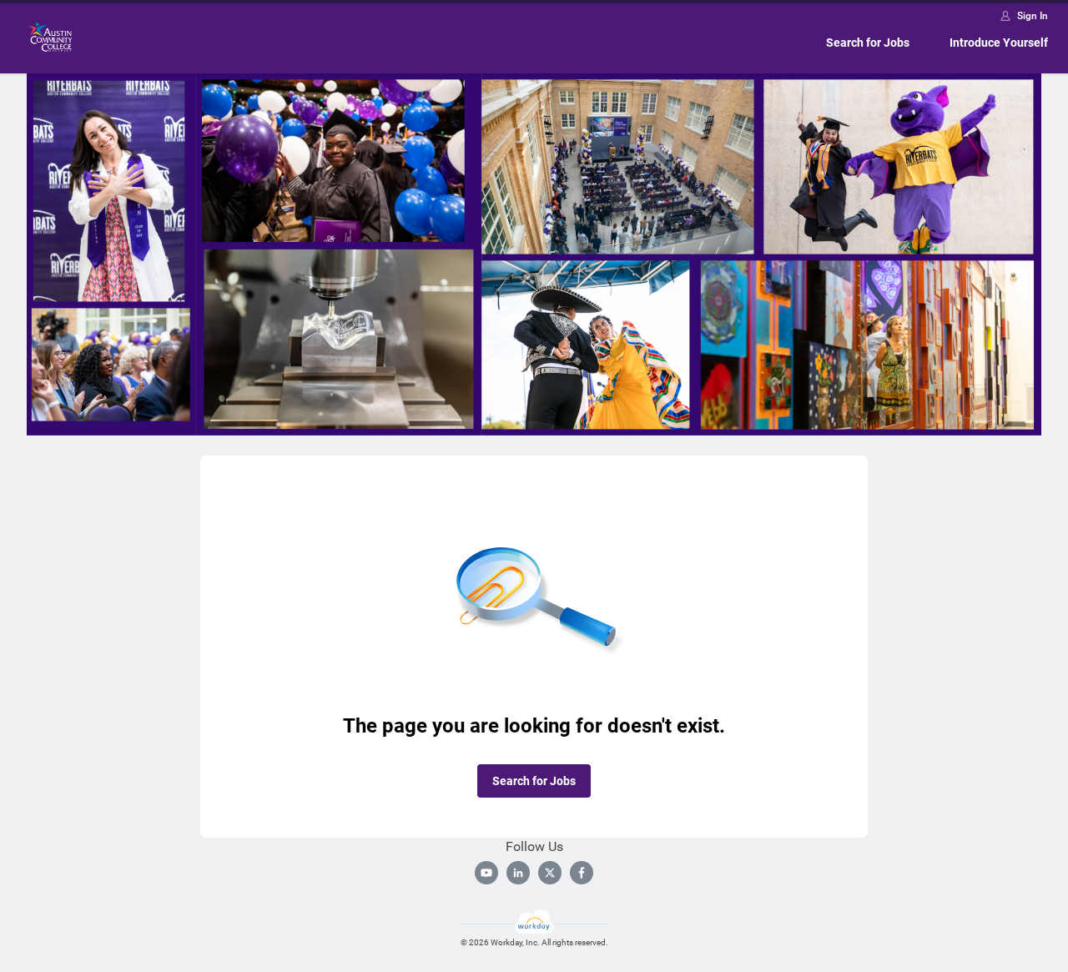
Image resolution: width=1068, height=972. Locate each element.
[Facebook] (581, 872)
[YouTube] (486, 872)
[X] (550, 872)
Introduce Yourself (999, 42)
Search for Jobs (867, 42)
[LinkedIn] (518, 872)
